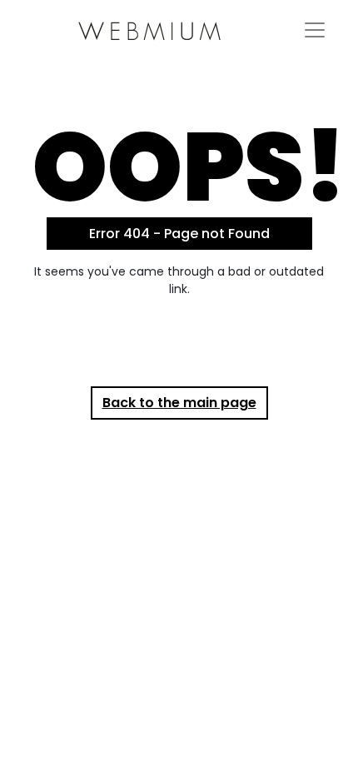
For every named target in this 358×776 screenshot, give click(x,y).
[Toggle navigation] (314, 30)
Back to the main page (179, 402)
